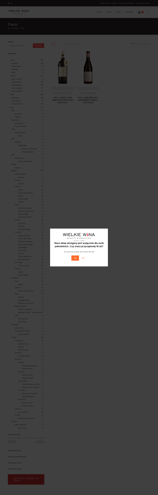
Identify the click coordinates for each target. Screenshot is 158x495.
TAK (75, 258)
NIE (83, 258)
